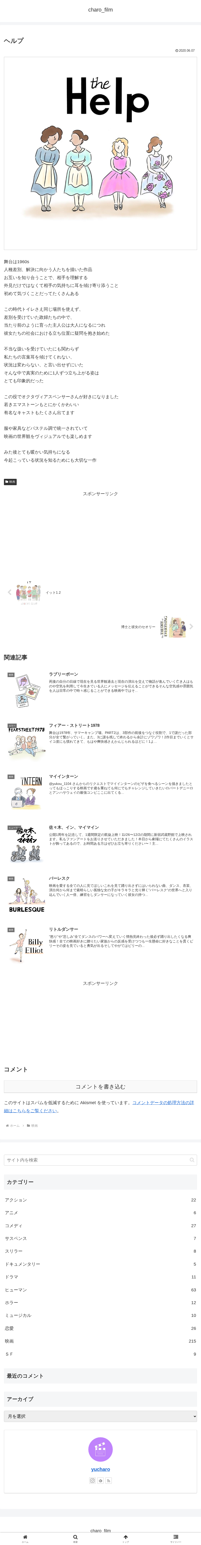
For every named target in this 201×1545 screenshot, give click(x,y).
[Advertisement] (100, 532)
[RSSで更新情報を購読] (108, 1480)
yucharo (100, 1469)
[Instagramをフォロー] (92, 1480)
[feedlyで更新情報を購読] (100, 1480)
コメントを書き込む (100, 1087)
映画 (12, 481)
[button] (192, 1160)
